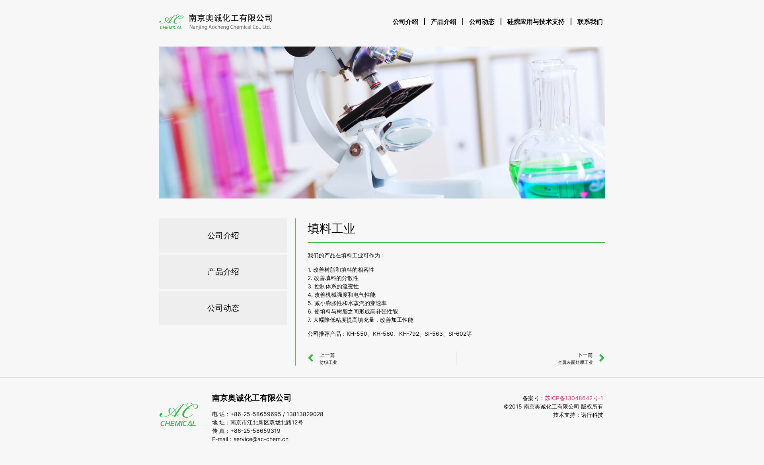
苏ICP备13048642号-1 (574, 398)
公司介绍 (405, 21)
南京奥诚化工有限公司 (252, 398)
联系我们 (590, 21)
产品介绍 (443, 21)
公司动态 (482, 21)
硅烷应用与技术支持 (536, 21)
